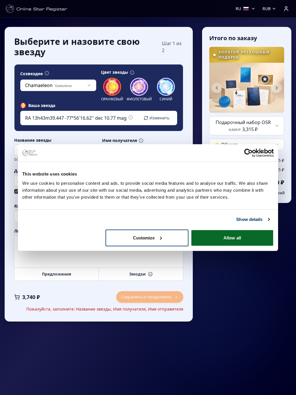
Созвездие (31, 74)
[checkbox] (16, 191)
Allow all (232, 237)
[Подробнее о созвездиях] (47, 73)
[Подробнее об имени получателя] (141, 140)
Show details (249, 219)
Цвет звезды (114, 72)
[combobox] (58, 85)
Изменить (159, 118)
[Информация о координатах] (130, 117)
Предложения (56, 274)
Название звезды (32, 140)
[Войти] (286, 8)
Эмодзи (137, 274)
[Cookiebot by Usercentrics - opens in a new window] (248, 153)
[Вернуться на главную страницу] (36, 9)
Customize (144, 237)
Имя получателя (119, 141)
